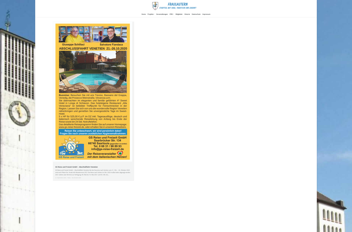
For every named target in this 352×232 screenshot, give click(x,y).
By (76, 178)
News (69, 178)
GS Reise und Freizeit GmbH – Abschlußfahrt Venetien (76, 167)
